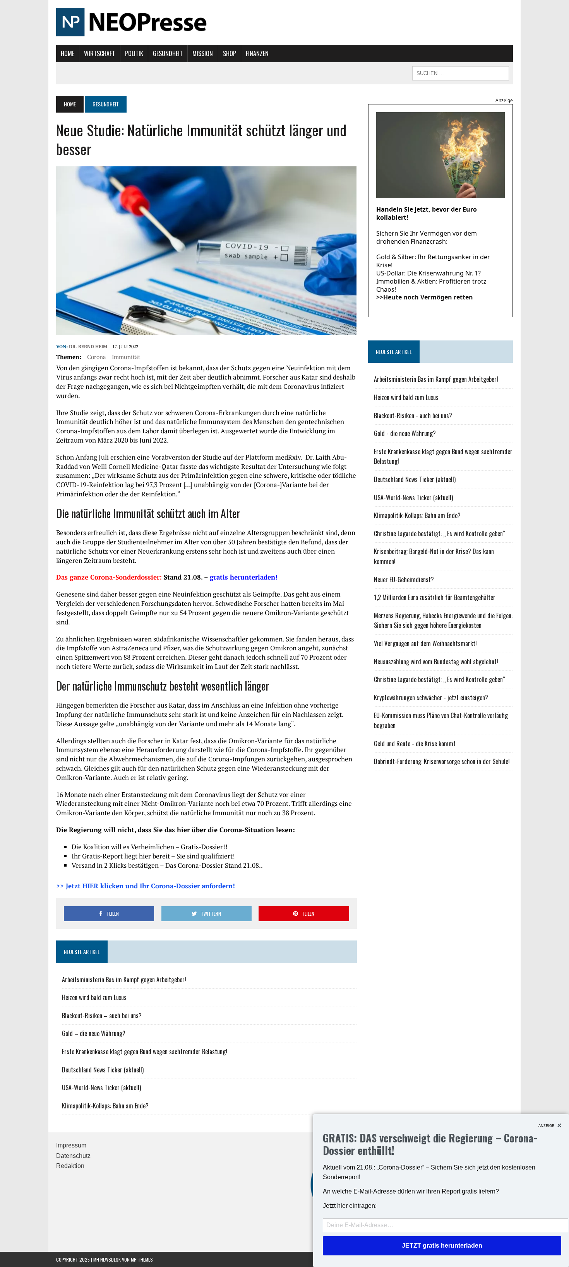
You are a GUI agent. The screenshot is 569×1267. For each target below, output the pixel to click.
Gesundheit (168, 53)
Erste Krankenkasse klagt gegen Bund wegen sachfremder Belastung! (144, 1051)
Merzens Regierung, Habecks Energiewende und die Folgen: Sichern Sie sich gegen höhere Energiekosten (443, 620)
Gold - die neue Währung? (405, 433)
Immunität (126, 357)
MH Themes (142, 1259)
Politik (134, 53)
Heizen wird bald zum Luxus (94, 997)
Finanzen (257, 53)
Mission (202, 53)
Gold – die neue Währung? (93, 1033)
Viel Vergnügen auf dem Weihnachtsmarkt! (425, 643)
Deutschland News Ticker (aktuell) (103, 1069)
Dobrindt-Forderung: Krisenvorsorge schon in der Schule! (442, 761)
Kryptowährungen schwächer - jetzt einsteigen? (431, 697)
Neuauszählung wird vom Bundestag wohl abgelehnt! (436, 661)
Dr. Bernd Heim (88, 346)
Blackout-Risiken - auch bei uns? (413, 415)
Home (67, 53)
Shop (229, 53)
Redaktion (70, 1166)
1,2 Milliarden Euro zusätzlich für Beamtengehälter (434, 597)
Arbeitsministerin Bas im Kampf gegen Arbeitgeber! (124, 979)
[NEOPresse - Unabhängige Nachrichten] (284, 22)
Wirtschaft (99, 53)
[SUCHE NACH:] (460, 72)
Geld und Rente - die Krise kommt (415, 743)
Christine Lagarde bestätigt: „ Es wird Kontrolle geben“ (440, 533)
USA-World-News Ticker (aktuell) (101, 1087)
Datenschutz (73, 1155)
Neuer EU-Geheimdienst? (404, 579)
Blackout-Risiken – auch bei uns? (102, 1015)
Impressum (71, 1145)
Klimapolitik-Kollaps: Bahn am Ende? (105, 1105)
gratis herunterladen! (244, 577)
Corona (96, 357)
